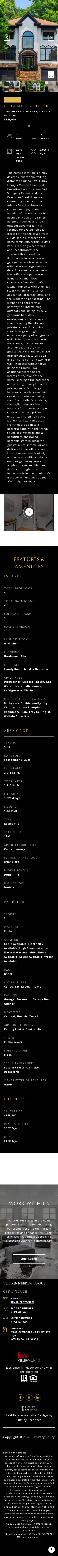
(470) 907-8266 (19, 1321)
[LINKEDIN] (37, 1397)
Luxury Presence (29, 1420)
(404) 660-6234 (19, 1311)
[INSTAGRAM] (29, 1397)
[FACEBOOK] (20, 1397)
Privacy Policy (44, 1437)
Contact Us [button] (29, 1258)
